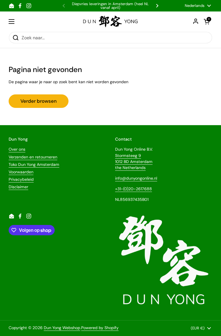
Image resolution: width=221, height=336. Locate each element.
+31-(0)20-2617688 (133, 188)
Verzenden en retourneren (33, 157)
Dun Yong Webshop (62, 327)
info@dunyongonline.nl (136, 178)
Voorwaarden (21, 171)
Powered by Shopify (100, 327)
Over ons (17, 149)
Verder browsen (38, 101)
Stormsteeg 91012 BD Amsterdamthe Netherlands (134, 161)
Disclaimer (18, 186)
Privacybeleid (21, 179)
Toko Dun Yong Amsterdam (34, 164)
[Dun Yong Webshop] (110, 21)
